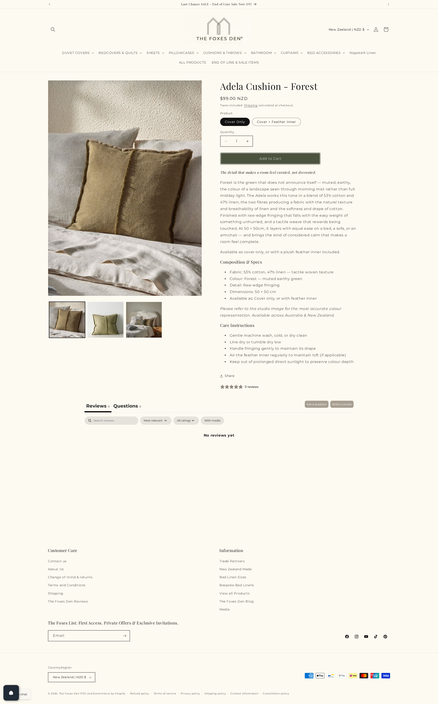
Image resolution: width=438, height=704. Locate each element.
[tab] (127, 406)
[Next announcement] (388, 4)
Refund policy (139, 693)
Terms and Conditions (67, 585)
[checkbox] (212, 420)
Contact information (244, 693)
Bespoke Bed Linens (236, 585)
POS (83, 693)
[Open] (11, 693)
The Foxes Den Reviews (68, 601)
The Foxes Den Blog (236, 601)
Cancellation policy (276, 693)
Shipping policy (215, 693)
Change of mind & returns (70, 577)
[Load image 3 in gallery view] (144, 320)
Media (224, 609)
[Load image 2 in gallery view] (105, 320)
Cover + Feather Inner (276, 122)
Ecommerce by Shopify (109, 693)
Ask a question (317, 404)
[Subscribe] (125, 635)
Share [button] (230, 376)
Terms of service (165, 693)
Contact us (57, 561)
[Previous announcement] (49, 4)
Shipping (251, 105)
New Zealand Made (235, 569)
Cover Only (235, 122)
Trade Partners (232, 561)
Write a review (342, 404)
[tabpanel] (219, 450)
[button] (53, 29)
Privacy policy (190, 693)
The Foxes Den (70, 693)
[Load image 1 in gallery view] (67, 320)
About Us (56, 569)
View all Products (234, 593)
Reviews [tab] (98, 406)
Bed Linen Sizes (232, 577)
